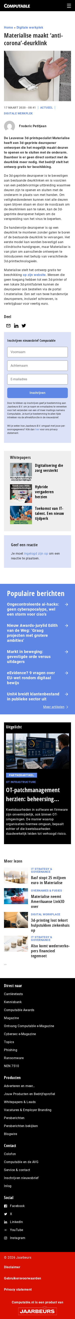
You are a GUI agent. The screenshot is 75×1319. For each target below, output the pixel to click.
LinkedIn (16, 1222)
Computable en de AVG (21, 1162)
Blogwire (10, 1134)
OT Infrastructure (21, 782)
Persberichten (14, 1118)
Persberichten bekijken (21, 1126)
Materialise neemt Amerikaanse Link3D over (47, 901)
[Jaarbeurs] (37, 1309)
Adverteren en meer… (19, 1086)
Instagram (17, 1238)
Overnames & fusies (46, 890)
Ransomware (14, 1058)
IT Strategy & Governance (41, 870)
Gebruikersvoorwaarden (22, 1278)
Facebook (17, 1206)
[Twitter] (23, 325)
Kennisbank (13, 1002)
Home (8, 27)
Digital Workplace (45, 914)
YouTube (16, 1230)
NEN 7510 (11, 1066)
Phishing (10, 1050)
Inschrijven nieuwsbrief (21, 1178)
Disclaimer (12, 1267)
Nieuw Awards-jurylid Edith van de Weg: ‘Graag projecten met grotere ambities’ (32, 633)
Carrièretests (13, 994)
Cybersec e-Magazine (20, 1034)
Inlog (8, 1186)
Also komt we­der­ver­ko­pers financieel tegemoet (50, 951)
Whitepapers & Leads (20, 1102)
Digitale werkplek (30, 27)
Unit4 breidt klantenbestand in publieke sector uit (33, 696)
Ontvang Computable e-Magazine (29, 1026)
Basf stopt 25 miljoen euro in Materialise (48, 880)
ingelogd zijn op (36, 553)
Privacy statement (18, 1289)
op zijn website (34, 275)
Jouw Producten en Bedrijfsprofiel (29, 1094)
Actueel (46, 107)
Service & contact (17, 1170)
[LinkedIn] (16, 325)
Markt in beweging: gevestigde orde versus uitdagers (29, 656)
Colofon (10, 1154)
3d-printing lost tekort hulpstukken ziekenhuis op (50, 925)
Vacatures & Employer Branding (28, 1110)
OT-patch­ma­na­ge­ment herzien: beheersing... (33, 794)
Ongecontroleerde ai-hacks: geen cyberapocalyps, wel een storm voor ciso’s (33, 609)
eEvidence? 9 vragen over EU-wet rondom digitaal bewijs (31, 677)
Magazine (11, 1018)
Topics (9, 1042)
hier (37, 429)
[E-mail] (8, 325)
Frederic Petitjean (32, 126)
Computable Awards (19, 1010)
